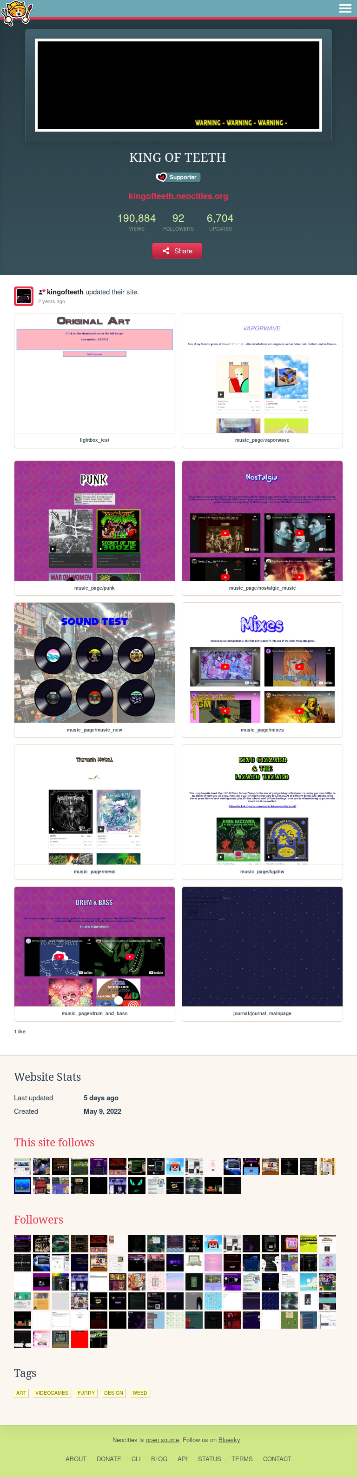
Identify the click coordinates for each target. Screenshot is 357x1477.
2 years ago (51, 301)
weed (139, 1392)
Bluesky (229, 1439)
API (183, 1458)
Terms (242, 1458)
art (21, 1392)
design (113, 1392)
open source (162, 1439)
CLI (136, 1458)
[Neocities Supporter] (179, 177)
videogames (51, 1392)
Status (209, 1458)
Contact (277, 1458)
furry (86, 1392)
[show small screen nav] (345, 8)
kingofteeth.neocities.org (178, 196)
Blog (159, 1458)
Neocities (125, 1439)
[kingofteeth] (24, 296)
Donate (109, 1458)
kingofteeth (65, 291)
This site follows (54, 1143)
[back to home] (17, 13)
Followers (38, 1220)
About (76, 1458)
